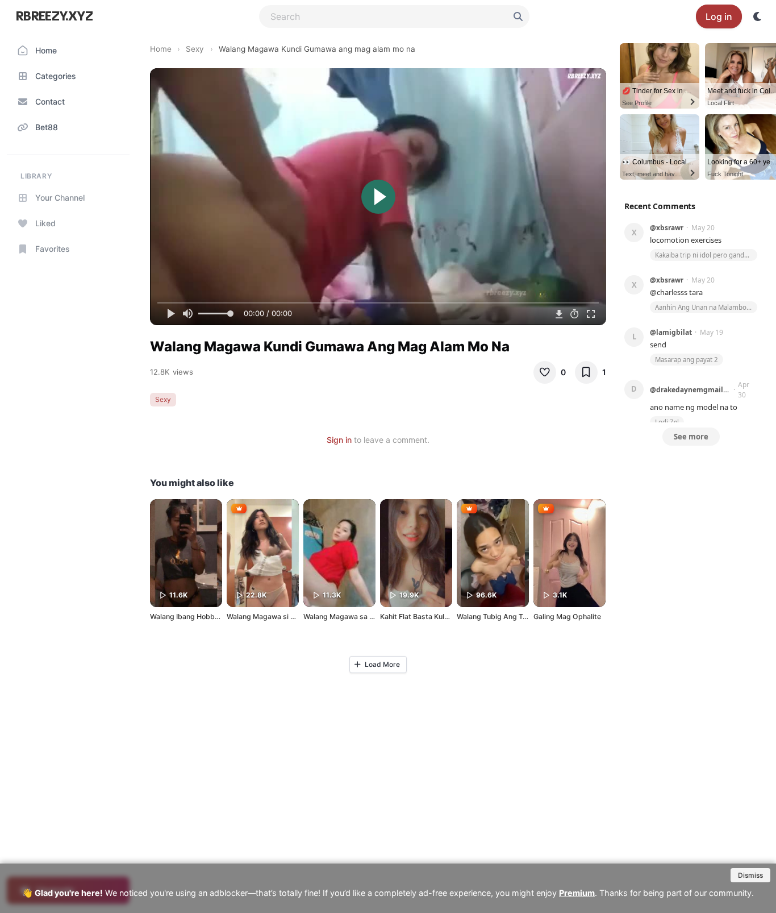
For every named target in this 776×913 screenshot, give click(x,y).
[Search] (518, 16)
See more (691, 436)
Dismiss (750, 875)
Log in (719, 16)
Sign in (339, 440)
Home (161, 48)
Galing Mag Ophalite (567, 616)
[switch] (757, 16)
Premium (577, 893)
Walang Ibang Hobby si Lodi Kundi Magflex (220, 616)
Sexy (195, 48)
